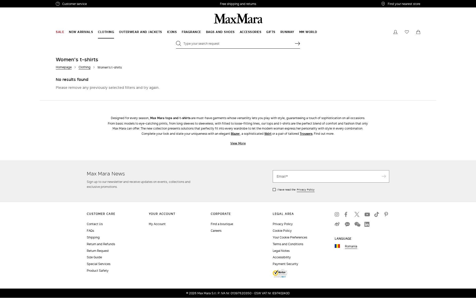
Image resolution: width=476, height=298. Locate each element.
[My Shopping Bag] (418, 32)
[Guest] (395, 32)
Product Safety (98, 270)
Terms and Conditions (288, 244)
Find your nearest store (404, 3)
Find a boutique (222, 224)
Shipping (93, 237)
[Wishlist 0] (407, 32)
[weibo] (337, 224)
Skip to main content (18, 2)
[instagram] (337, 214)
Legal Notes (281, 251)
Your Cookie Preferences (290, 237)
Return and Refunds (101, 244)
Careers (216, 231)
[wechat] (357, 224)
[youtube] (366, 214)
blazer (235, 133)
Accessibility (282, 257)
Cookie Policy (282, 231)
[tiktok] (376, 214)
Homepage (64, 67)
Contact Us (95, 224)
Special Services (98, 264)
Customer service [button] (96, 4)
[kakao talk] (347, 224)
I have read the (296, 190)
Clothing (84, 67)
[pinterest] (386, 214)
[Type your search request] (297, 43)
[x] (357, 214)
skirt (267, 133)
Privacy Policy (306, 190)
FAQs (90, 231)
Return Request (98, 251)
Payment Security (285, 264)
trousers (306, 133)
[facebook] (347, 214)
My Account (157, 224)
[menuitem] (60, 32)
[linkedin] (366, 224)
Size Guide (94, 257)
